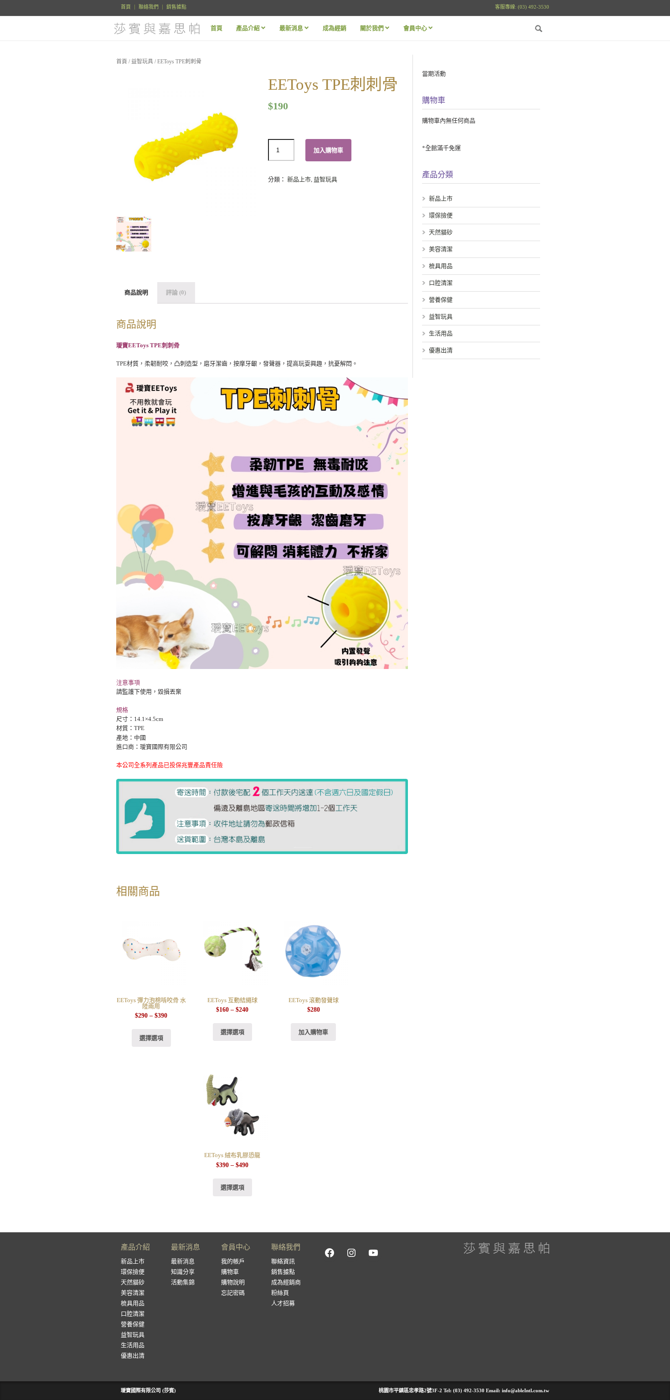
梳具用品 (441, 265)
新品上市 (299, 179)
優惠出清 (441, 350)
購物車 (230, 1271)
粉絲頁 (280, 1292)
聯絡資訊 (283, 1261)
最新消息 (183, 1261)
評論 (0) (176, 292)
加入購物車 (328, 150)
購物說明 (233, 1282)
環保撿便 (441, 215)
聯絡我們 (149, 7)
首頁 (126, 7)
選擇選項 (151, 1038)
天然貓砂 (441, 232)
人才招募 (283, 1303)
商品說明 (136, 292)
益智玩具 (142, 61)
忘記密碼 (233, 1292)
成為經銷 (334, 28)
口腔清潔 (441, 282)
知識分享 (183, 1271)
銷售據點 (176, 7)
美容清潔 (441, 249)
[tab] (136, 293)
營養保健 (441, 299)
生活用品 (441, 333)
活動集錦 (183, 1282)
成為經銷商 (286, 1282)
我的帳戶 (233, 1261)
